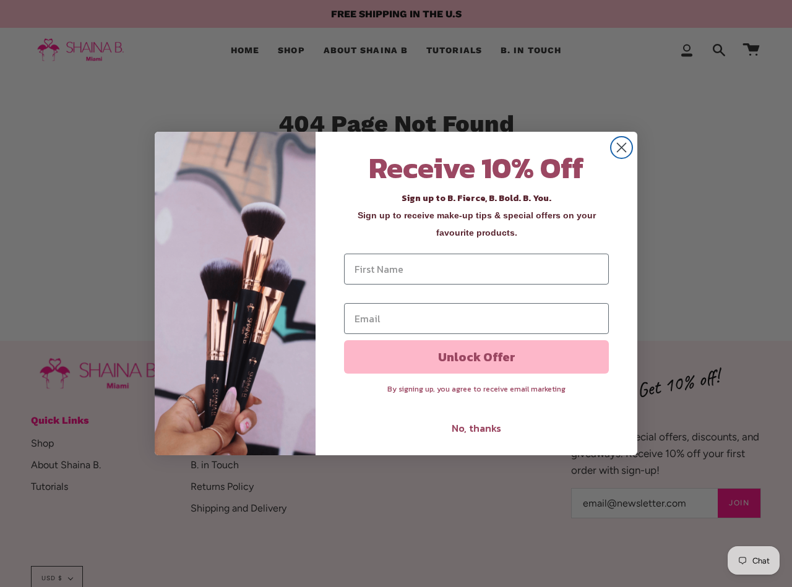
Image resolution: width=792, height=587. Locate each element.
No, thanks (476, 428)
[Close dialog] (621, 147)
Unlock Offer (476, 357)
